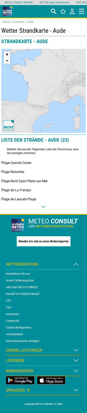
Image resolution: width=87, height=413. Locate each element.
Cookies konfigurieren (18, 327)
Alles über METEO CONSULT (22, 287)
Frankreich (18, 21)
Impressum (12, 314)
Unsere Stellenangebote (20, 280)
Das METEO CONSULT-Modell (22, 294)
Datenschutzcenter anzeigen (22, 341)
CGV (8, 300)
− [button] (7, 60)
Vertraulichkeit (14, 334)
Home (6, 21)
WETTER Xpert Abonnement (54, 2)
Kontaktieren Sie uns (18, 273)
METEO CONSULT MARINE (19, 2)
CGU (8, 307)
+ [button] (7, 54)
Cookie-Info (12, 320)
